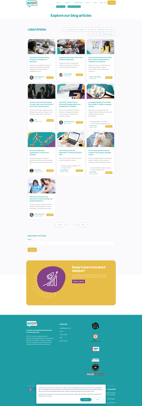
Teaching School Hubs (107, 34)
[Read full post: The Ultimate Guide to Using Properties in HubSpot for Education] (41, 53)
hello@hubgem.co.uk (65, 328)
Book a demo (78, 281)
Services (67, 2)
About (58, 2)
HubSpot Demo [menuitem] (61, 6)
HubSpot (81, 29)
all (65, 29)
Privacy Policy (112, 389)
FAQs (101, 2)
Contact (112, 2)
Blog (95, 2)
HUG (96, 34)
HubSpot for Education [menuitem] (74, 6)
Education (72, 29)
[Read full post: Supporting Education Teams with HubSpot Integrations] (71, 53)
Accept (85, 399)
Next (83, 224)
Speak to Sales (63, 341)
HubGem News (101, 29)
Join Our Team (63, 334)
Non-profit (90, 29)
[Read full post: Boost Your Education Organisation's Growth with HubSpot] (41, 146)
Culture (111, 29)
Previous (60, 224)
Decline (97, 399)
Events (87, 2)
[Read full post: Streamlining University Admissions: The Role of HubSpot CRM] (71, 146)
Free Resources (78, 2)
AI (90, 34)
